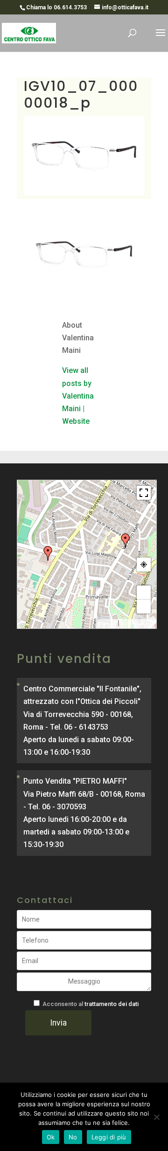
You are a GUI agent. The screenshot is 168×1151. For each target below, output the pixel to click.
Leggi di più (108, 1137)
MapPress (107, 623)
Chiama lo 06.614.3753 (56, 7)
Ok (51, 1137)
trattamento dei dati (111, 1003)
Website (76, 421)
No (73, 1137)
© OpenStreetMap (137, 623)
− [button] (143, 606)
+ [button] (143, 592)
